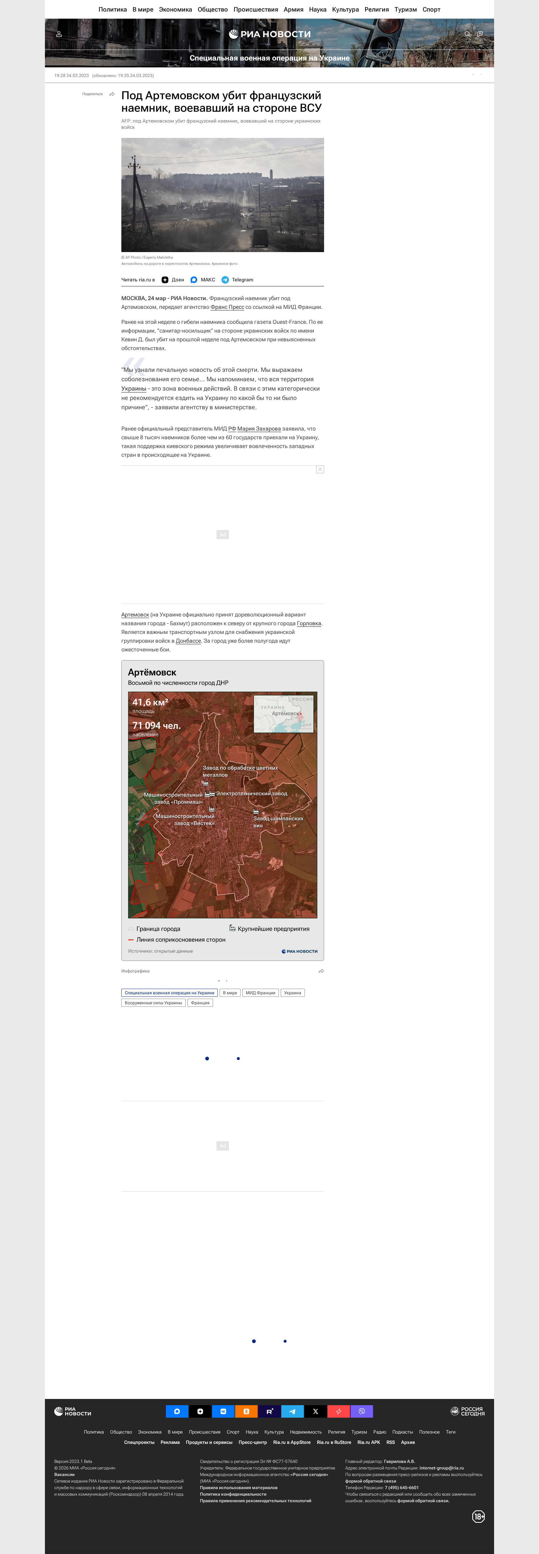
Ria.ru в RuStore (334, 1442)
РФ (232, 428)
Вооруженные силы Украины (153, 1002)
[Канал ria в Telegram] (292, 1411)
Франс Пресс (227, 307)
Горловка (309, 623)
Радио (379, 1432)
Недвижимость (306, 1432)
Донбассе (188, 640)
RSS (390, 1442)
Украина (292, 992)
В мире (230, 992)
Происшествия (205, 1432)
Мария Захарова (259, 428)
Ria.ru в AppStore (292, 1442)
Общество (121, 1432)
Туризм (359, 1432)
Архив (408, 1442)
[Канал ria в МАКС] (177, 1411)
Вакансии (64, 1474)
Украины (133, 388)
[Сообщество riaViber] (362, 1411)
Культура (274, 1432)
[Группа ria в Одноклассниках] (246, 1411)
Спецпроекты (139, 1442)
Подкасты (402, 1432)
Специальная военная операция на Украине (169, 992)
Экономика (150, 1432)
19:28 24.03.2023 (71, 75)
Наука (252, 1432)
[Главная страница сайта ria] (269, 34)
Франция (200, 1002)
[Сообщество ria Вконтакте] (223, 1411)
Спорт (233, 1432)
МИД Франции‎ (260, 992)
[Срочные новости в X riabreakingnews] (339, 1411)
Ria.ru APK (368, 1442)
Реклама (170, 1442)
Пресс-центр (253, 1442)
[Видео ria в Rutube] (269, 1411)
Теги (450, 1432)
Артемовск (135, 614)
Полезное (429, 1432)
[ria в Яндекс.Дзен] (200, 1411)
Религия (336, 1432)
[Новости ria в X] (315, 1411)
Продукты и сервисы (209, 1442)
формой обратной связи (370, 1480)
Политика (94, 1432)
